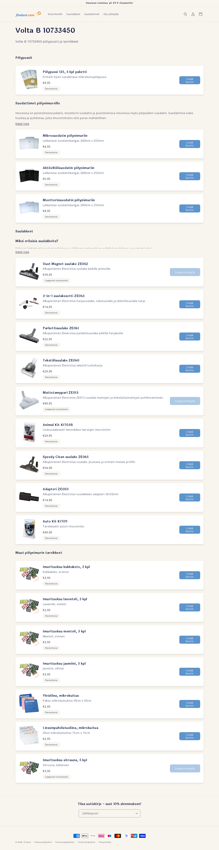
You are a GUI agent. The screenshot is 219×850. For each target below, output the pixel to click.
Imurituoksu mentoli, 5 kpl (64, 631)
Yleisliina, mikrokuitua (61, 695)
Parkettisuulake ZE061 (61, 328)
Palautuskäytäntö (43, 842)
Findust (27, 842)
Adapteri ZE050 (55, 489)
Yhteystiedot (105, 842)
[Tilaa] (136, 813)
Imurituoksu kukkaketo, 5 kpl (66, 567)
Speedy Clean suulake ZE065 (66, 457)
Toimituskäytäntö (86, 842)
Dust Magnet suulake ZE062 (65, 264)
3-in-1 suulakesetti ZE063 (64, 296)
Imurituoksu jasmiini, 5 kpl (64, 663)
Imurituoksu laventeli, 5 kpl (65, 599)
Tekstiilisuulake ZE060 (61, 360)
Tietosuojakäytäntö (65, 842)
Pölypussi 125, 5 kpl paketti (65, 72)
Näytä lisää (22, 123)
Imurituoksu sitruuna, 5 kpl (65, 760)
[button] (185, 14)
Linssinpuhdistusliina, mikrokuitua (70, 728)
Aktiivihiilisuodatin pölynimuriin (68, 168)
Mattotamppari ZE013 (60, 392)
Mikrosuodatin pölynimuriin (65, 135)
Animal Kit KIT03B (58, 425)
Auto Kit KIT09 (55, 521)
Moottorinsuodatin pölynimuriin (69, 200)
